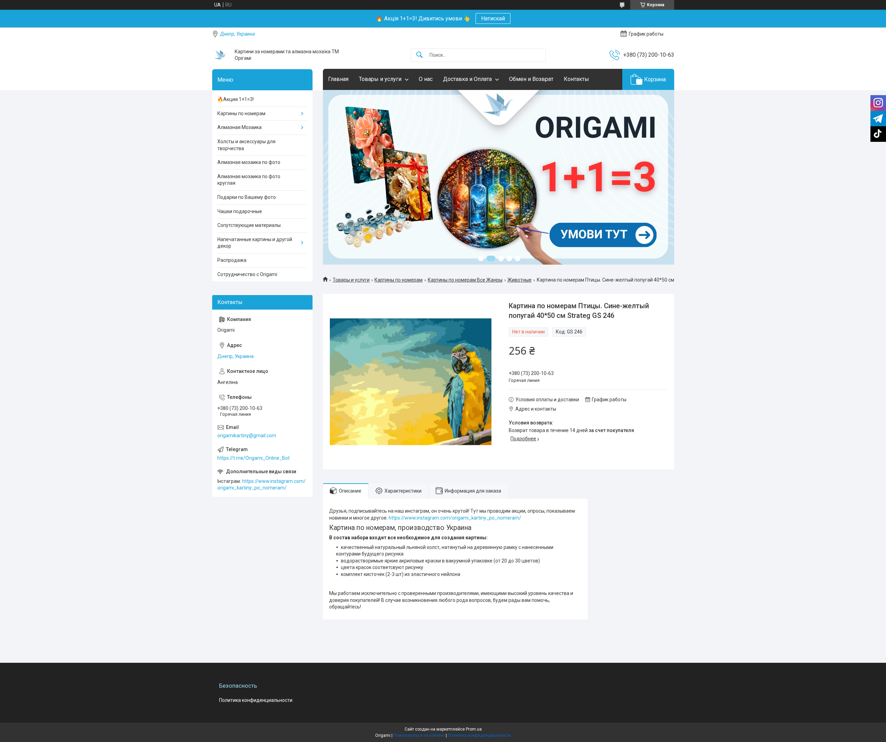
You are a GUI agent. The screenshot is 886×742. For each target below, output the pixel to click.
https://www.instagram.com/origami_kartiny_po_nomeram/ (455, 518)
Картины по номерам (398, 280)
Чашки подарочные (239, 211)
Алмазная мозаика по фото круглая (248, 180)
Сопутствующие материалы (249, 225)
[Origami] (220, 55)
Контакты (576, 79)
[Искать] (419, 55)
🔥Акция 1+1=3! (235, 99)
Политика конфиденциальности (255, 700)
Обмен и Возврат (531, 79)
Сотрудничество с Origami (247, 274)
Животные (519, 280)
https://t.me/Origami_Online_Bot (253, 458)
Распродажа (231, 260)
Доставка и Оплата (467, 79)
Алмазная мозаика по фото (248, 162)
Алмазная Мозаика (239, 127)
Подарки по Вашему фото (246, 197)
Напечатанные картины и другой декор (254, 243)
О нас (426, 79)
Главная (338, 79)
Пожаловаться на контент (419, 735)
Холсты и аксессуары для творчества (246, 145)
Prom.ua (474, 729)
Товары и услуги (380, 79)
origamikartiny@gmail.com (246, 435)
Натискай (493, 18)
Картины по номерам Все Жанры (465, 280)
